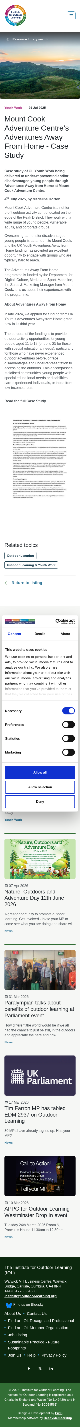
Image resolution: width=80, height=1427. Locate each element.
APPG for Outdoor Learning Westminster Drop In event (37, 1212)
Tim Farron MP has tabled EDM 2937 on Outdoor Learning (35, 1114)
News (8, 931)
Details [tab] (40, 634)
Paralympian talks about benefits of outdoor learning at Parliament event (39, 1009)
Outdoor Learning (20, 555)
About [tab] (65, 634)
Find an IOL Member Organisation (38, 1328)
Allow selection (40, 787)
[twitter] (40, 1368)
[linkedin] (51, 1368)
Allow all (40, 772)
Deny (40, 801)
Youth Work (13, 107)
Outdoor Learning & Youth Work (31, 565)
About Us (12, 1313)
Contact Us (37, 1313)
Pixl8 (58, 1413)
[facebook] (28, 1368)
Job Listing (17, 1335)
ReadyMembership (58, 1418)
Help (31, 1355)
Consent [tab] (14, 634)
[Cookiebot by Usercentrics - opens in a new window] (56, 621)
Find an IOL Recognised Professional (41, 1320)
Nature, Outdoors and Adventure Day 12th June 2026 (34, 898)
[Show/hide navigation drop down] (71, 15)
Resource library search (30, 39)
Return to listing (27, 583)
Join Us (14, 1355)
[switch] (68, 724)
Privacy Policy (54, 1355)
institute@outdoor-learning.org (30, 1296)
